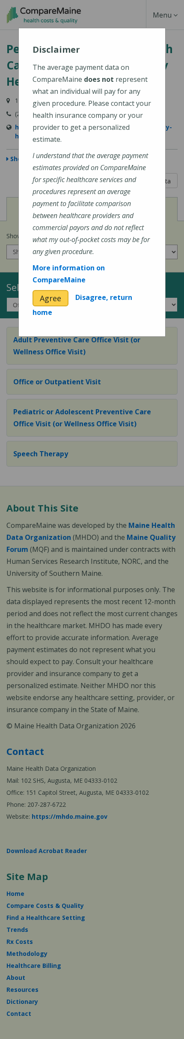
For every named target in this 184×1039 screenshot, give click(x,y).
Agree (50, 298)
